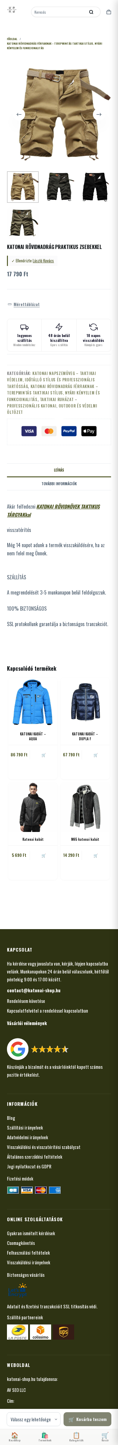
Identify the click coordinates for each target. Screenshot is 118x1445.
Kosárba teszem (91, 1419)
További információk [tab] (59, 483)
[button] (23, 304)
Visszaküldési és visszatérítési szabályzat (43, 1146)
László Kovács (43, 260)
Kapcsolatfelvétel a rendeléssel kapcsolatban (47, 1010)
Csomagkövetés (21, 1242)
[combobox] (58, 12)
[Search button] (91, 12)
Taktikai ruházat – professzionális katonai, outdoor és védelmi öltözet (52, 405)
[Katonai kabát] (32, 807)
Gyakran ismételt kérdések (31, 1233)
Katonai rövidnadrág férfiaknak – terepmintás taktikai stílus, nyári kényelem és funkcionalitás (53, 392)
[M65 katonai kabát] (85, 807)
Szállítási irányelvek (25, 1127)
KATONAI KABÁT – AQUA (33, 736)
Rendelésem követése (26, 1000)
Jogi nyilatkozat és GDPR (29, 1166)
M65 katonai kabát (85, 839)
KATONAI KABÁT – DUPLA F (85, 736)
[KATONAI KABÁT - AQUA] (32, 702)
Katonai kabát (33, 839)
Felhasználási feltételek (28, 1252)
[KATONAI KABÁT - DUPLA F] (85, 702)
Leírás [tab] (59, 469)
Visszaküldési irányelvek (28, 1262)
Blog (11, 1117)
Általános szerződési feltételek (34, 1156)
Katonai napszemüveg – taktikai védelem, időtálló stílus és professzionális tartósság (51, 379)
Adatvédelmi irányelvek (27, 1137)
